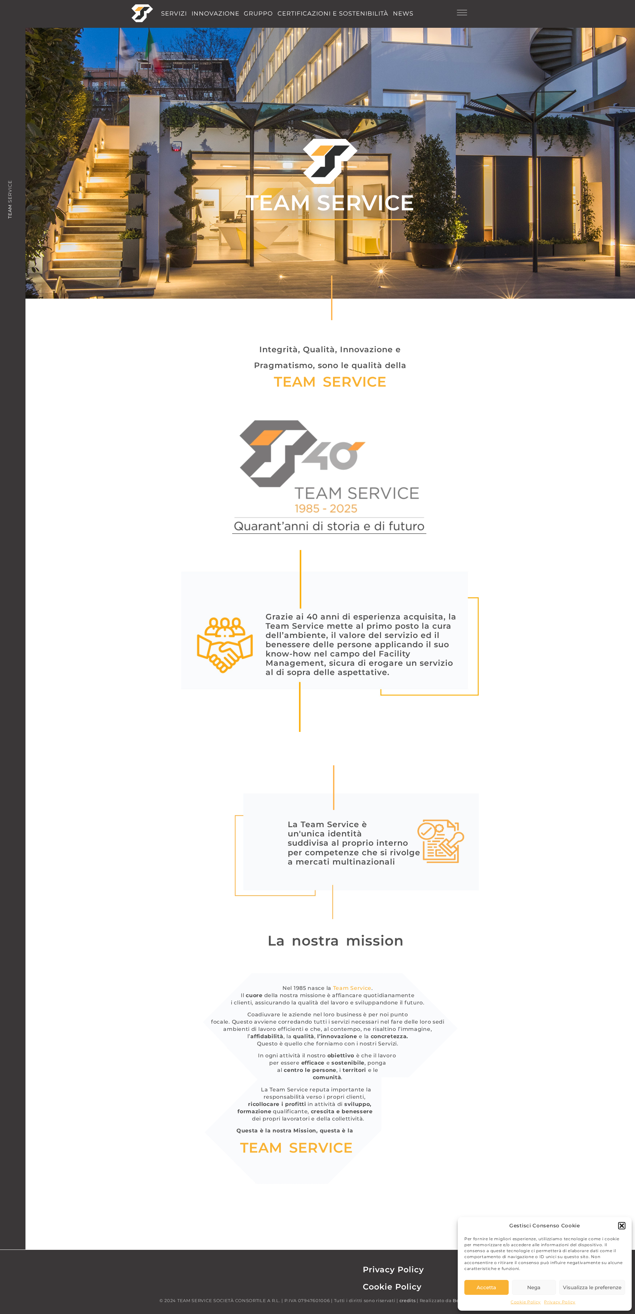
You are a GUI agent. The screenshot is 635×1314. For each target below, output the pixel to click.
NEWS (403, 13)
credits (408, 1300)
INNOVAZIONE (215, 13)
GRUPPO (258, 13)
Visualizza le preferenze (592, 1287)
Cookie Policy (526, 1301)
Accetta (486, 1287)
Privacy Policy (559, 1301)
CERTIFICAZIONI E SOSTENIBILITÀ (332, 13)
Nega (533, 1287)
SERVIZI (174, 13)
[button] (621, 1225)
